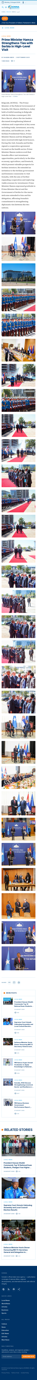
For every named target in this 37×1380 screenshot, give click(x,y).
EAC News (5, 1333)
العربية (18, 11)
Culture (4, 1324)
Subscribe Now (28, 1356)
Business (5, 1310)
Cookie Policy (25, 1373)
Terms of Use (15, 1373)
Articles (4, 1307)
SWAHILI (14, 11)
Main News (5, 1340)
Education (5, 1330)
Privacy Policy (6, 1373)
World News (6, 1303)
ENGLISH (8, 11)
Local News (8, 28)
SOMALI (4, 11)
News (4, 1327)
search (3, 7)
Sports (4, 1313)
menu (6, 7)
